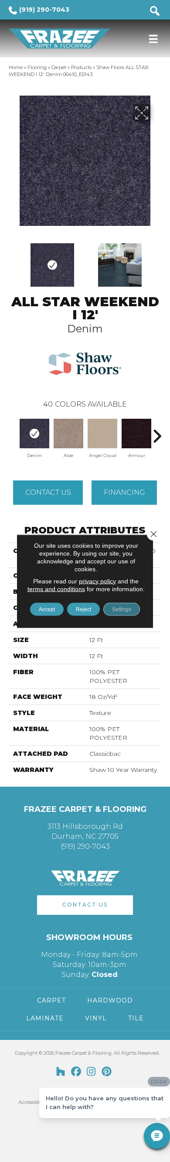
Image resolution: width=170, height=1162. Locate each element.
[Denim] (34, 433)
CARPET (51, 1000)
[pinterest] (106, 1072)
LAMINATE (45, 1018)
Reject (83, 609)
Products (81, 67)
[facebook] (76, 1072)
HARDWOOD (110, 1000)
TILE (136, 1018)
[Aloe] (68, 433)
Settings (121, 609)
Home (16, 67)
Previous (13, 260)
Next (157, 260)
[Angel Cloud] (102, 433)
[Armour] (136, 433)
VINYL (96, 1018)
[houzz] (60, 1072)
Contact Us (48, 492)
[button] (85, 905)
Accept (47, 609)
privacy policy (97, 580)
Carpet (58, 67)
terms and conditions (56, 588)
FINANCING (124, 492)
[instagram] (91, 1072)
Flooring (37, 67)
